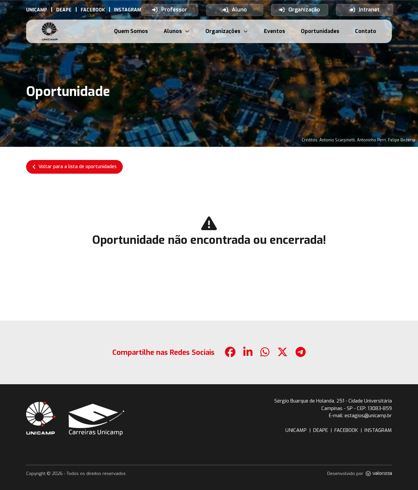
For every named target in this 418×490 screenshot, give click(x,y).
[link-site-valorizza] (379, 473)
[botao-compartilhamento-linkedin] (247, 352)
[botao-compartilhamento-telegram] (301, 352)
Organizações (222, 31)
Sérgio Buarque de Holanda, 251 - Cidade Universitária (333, 401)
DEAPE (320, 430)
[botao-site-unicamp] (41, 418)
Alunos (173, 31)
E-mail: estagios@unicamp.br (360, 415)
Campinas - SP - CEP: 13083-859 (356, 408)
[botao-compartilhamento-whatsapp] (264, 352)
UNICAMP (296, 430)
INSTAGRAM (378, 430)
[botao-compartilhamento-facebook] (230, 352)
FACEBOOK (346, 430)
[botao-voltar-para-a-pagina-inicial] (50, 31)
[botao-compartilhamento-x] (282, 352)
